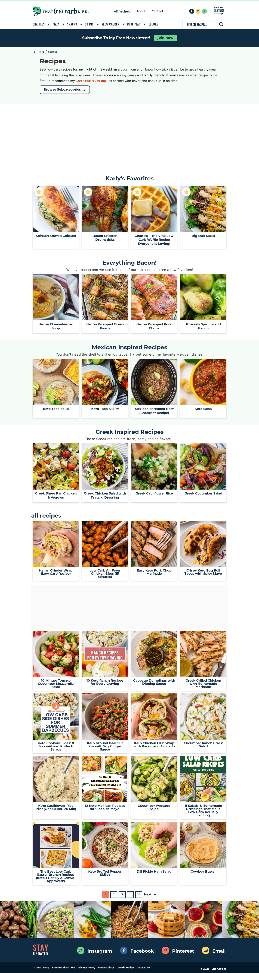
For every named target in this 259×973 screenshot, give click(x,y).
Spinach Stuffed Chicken (56, 236)
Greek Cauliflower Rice (154, 493)
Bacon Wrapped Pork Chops (154, 326)
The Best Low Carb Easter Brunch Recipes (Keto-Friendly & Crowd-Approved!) (56, 876)
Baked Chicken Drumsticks (104, 238)
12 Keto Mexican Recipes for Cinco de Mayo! (105, 807)
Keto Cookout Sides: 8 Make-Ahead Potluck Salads (56, 746)
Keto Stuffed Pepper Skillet (105, 873)
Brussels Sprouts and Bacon (203, 326)
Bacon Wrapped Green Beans (105, 326)
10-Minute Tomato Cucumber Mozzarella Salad (56, 684)
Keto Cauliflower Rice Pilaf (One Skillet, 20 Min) (56, 807)
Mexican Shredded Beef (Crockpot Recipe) (154, 411)
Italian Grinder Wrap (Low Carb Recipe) (55, 572)
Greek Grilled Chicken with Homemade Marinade (203, 684)
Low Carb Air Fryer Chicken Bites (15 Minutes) (105, 574)
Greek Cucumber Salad (203, 493)
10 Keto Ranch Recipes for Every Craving (105, 682)
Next (148, 894)
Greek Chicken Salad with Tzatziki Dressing (105, 495)
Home (41, 52)
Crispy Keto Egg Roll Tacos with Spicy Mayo (203, 572)
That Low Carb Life (61, 11)
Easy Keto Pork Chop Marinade (154, 572)
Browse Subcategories (62, 89)
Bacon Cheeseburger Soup (55, 326)
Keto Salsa (203, 409)
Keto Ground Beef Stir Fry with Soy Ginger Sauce (105, 746)
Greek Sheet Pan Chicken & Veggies (56, 495)
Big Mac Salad (203, 236)
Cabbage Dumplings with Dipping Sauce (154, 682)
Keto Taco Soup (56, 409)
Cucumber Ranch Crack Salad (203, 745)
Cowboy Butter (203, 871)
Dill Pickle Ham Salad (154, 871)
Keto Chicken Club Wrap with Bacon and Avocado (154, 745)
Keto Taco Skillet (105, 409)
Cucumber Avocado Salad (154, 807)
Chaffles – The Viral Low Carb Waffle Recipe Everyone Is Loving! (154, 239)
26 (138, 895)
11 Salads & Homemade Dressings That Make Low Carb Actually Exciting (203, 810)
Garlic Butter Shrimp (91, 81)
